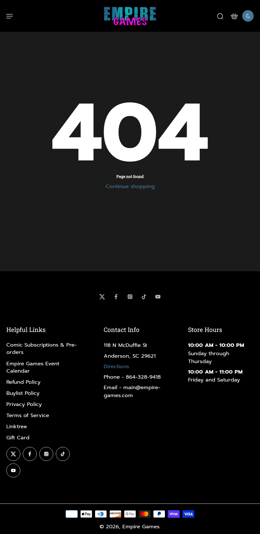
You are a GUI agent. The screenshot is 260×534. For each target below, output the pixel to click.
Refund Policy (23, 382)
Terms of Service (27, 415)
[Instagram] (130, 297)
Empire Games (140, 527)
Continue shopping (130, 186)
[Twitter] (102, 297)
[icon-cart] (234, 16)
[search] (220, 16)
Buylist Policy (23, 393)
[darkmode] (248, 16)
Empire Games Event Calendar (32, 367)
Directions (116, 366)
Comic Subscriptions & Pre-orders (41, 348)
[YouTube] (158, 297)
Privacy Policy (24, 404)
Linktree (16, 426)
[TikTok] (144, 297)
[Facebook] (116, 297)
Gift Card (17, 437)
